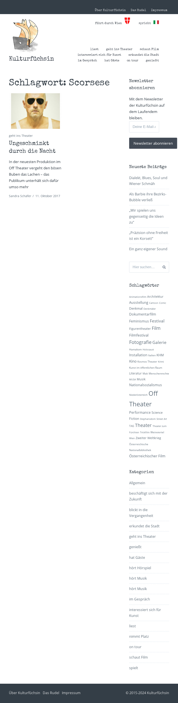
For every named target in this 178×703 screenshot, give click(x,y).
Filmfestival (138, 335)
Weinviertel (157, 432)
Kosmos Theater (147, 361)
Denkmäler (149, 308)
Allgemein (137, 483)
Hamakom (135, 349)
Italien (152, 355)
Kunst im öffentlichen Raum (145, 367)
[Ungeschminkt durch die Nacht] (35, 111)
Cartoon (153, 302)
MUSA (132, 379)
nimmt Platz (139, 636)
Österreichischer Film (147, 455)
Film (156, 328)
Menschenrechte (159, 373)
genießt (152, 60)
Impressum (159, 10)
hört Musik (138, 578)
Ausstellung (138, 302)
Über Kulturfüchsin (110, 10)
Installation (138, 355)
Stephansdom (148, 418)
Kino (133, 361)
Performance (140, 412)
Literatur (135, 373)
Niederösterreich (138, 394)
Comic (162, 302)
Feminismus (139, 321)
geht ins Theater (119, 49)
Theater (143, 425)
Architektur (155, 296)
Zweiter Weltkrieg (148, 438)
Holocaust (148, 349)
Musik (141, 379)
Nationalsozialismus (145, 385)
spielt (133, 667)
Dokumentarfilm (142, 314)
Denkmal (136, 308)
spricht (146, 23)
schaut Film (149, 49)
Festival (157, 321)
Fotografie (140, 342)
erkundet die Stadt (144, 55)
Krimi (161, 361)
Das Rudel (138, 10)
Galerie (159, 342)
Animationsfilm (137, 296)
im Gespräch (87, 60)
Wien (132, 438)
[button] (25, 36)
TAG (131, 426)
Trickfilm (145, 432)
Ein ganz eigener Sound (148, 249)
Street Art (162, 418)
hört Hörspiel (140, 568)
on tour (132, 60)
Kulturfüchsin (31, 59)
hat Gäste (111, 60)
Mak (145, 373)
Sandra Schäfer (20, 196)
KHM (160, 355)
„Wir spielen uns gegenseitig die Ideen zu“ (146, 216)
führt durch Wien (110, 23)
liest (94, 49)
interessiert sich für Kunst (99, 55)
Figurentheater (140, 329)
